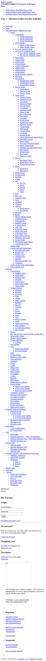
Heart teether (15, 372)
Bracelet (13, 378)
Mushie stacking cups (18, 441)
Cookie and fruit (16, 340)
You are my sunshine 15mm (30, 53)
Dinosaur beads (25, 104)
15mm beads (20, 62)
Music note (14, 368)
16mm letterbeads (26, 41)
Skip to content (6, 2)
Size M (17, 464)
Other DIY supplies (17, 458)
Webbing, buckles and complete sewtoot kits (22, 453)
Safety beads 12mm (27, 47)
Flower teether (15, 355)
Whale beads (24, 152)
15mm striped (20, 64)
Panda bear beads (26, 123)
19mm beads (20, 68)
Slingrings (14, 460)
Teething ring (20, 257)
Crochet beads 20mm (23, 418)
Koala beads (24, 120)
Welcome (9, 26)
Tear (12, 347)
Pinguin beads (25, 106)
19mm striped (20, 70)
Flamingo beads (26, 100)
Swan (17, 315)
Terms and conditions (18, 474)
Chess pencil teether (22, 388)
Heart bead (24, 171)
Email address (6, 507)
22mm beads (20, 72)
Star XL (23, 183)
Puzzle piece (19, 282)
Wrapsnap (19, 263)
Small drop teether (22, 349)
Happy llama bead (26, 146)
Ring (12, 353)
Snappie (18, 259)
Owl (16, 317)
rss (26, 659)
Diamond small (20, 219)
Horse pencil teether (22, 386)
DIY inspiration (16, 430)
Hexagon (18, 76)
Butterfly (18, 292)
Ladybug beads (25, 110)
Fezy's (3, 491)
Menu (3, 6)
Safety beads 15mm (27, 45)
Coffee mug (14, 370)
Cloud (12, 363)
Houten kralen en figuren (15, 619)
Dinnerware (10, 443)
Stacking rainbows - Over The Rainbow (25, 437)
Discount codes (16, 483)
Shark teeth (19, 275)
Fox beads (23, 102)
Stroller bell (19, 252)
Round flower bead (29, 14)
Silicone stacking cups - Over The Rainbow (26, 439)
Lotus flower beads (22, 236)
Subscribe (4, 559)
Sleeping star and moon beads (31, 148)
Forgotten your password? (10, 521)
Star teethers (14, 401)
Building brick (20, 273)
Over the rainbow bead (23, 49)
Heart (17, 167)
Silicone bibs (15, 451)
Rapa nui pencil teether (23, 391)
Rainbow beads (25, 125)
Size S (17, 462)
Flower (17, 158)
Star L (22, 185)
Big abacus (24, 210)
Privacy (13, 479)
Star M (22, 187)
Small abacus (25, 208)
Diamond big (20, 221)
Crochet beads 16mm (23, 416)
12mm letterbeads (26, 39)
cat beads (23, 118)
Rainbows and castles (18, 357)
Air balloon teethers (17, 397)
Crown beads (20, 175)
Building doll (20, 277)
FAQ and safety (16, 476)
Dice (17, 194)
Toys (7, 432)
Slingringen (10, 629)
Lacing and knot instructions (20, 248)
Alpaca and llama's (22, 324)
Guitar (12, 365)
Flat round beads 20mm (24, 242)
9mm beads (19, 58)
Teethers (9, 269)
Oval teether (14, 345)
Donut (12, 332)
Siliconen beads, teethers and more (18, 30)
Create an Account (8, 537)
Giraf (17, 321)
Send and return (16, 481)
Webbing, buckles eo (18, 455)
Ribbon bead (20, 173)
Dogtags (18, 280)
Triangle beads (20, 198)
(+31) (17, 600)
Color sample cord (17, 267)
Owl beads (24, 108)
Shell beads (24, 129)
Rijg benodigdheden (13, 623)
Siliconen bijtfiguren (13, 621)
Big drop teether (21, 351)
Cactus (12, 376)
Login (4, 516)
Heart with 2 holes (17, 336)
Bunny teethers (20, 319)
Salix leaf (18, 227)
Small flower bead (28, 12)
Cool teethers (15, 271)
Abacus (18, 206)
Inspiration (10, 426)
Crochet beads (15, 414)
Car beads (23, 133)
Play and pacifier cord (23, 261)
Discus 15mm (25, 91)
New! (8, 28)
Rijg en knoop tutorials (14, 651)
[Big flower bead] (13, 10)
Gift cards (9, 470)
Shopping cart (6, 548)
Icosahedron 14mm (27, 81)
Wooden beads (15, 412)
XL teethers (14, 374)
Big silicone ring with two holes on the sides (26, 334)
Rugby (17, 215)
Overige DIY (11, 636)
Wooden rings (15, 422)
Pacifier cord (20, 254)
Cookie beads (25, 131)
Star (16, 181)
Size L (17, 466)
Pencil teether (15, 384)
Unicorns (18, 294)
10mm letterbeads (26, 37)
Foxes (17, 311)
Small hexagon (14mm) (24, 74)
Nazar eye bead (25, 156)
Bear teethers (20, 326)
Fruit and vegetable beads (29, 143)
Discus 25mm (25, 93)
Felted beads (15, 246)
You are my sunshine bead (25, 51)
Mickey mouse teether (18, 338)
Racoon (18, 305)
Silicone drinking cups (18, 447)
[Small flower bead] (14, 12)
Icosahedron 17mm (27, 83)
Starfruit (18, 213)
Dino (17, 296)
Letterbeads (19, 35)
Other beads (19, 95)
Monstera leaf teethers (18, 395)
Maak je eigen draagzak (14, 627)
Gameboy (14, 361)
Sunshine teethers (16, 399)
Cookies (18, 342)
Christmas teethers (17, 393)
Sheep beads (24, 112)
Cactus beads (20, 240)
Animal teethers (16, 288)
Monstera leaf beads (22, 238)
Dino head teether (21, 284)
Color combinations (17, 428)
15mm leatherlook (22, 66)
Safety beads (20, 43)
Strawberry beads (26, 139)
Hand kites (14, 435)
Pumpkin (18, 202)
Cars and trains (15, 359)
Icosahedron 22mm (27, 85)
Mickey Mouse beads (23, 217)
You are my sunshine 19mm (30, 56)
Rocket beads (25, 135)
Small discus (24, 89)
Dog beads (24, 116)
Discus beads (20, 87)
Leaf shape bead (21, 234)
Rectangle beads (21, 229)
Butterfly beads (20, 223)
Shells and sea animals (18, 382)
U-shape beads (20, 225)
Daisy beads (24, 141)
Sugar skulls (19, 286)
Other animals (20, 301)
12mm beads (20, 60)
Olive (17, 200)
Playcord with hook (22, 250)
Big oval (18, 196)
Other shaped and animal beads (31, 137)
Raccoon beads (25, 114)
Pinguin (18, 313)
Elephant (18, 290)
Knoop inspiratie (12, 645)
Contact (8, 472)
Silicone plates (15, 445)
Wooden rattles (15, 424)
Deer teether (19, 330)
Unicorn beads (25, 97)
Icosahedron (19, 79)
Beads (12, 33)
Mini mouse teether (17, 407)
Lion (17, 309)
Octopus (18, 307)
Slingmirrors (10, 631)
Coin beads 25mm (22, 244)
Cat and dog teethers (22, 328)
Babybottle (14, 380)
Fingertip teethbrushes (18, 449)
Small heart (24, 169)
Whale (17, 298)
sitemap (21, 659)
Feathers (18, 177)
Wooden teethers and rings (20, 420)
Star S (22, 190)
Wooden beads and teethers (16, 409)
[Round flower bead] (14, 14)
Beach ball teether (17, 405)
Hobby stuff (10, 468)
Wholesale (14, 485)
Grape (17, 179)
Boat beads (24, 154)
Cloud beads (24, 127)
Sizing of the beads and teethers (22, 265)
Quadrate (18, 204)
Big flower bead (26, 10)
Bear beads (24, 150)
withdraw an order (35, 659)
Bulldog (18, 303)
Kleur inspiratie (11, 647)
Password (4, 512)
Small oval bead (21, 231)
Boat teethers (15, 403)
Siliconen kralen (12, 617)
